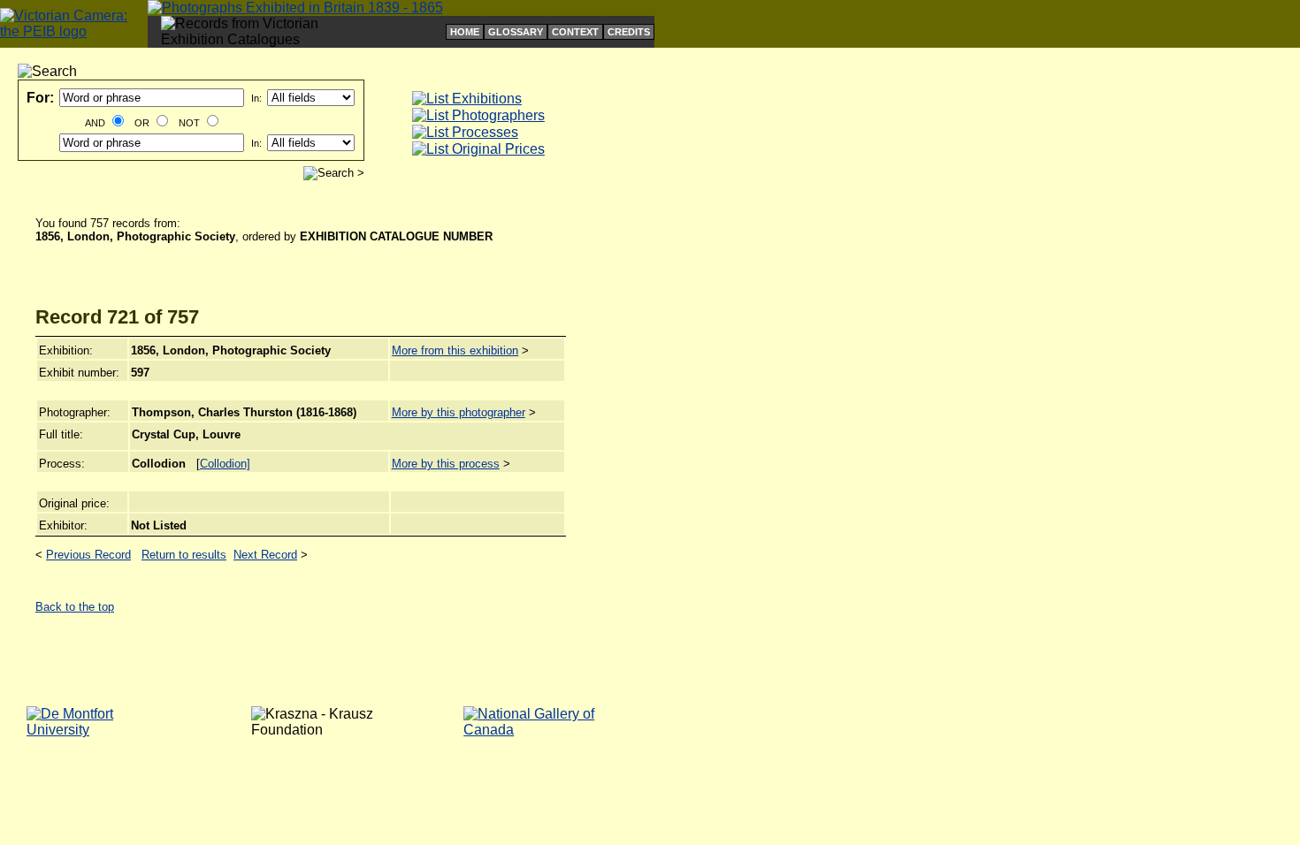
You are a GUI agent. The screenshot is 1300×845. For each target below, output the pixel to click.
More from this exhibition (455, 350)
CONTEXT (575, 32)
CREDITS (629, 32)
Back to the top (74, 606)
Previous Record (88, 554)
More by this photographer (458, 412)
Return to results (183, 554)
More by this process (446, 463)
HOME (464, 32)
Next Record (265, 554)
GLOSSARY (515, 32)
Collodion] (225, 463)
